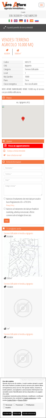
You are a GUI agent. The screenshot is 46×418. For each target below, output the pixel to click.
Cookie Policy (11, 400)
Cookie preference (30, 398)
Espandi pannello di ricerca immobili (20, 27)
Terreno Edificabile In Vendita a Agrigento (18, 233)
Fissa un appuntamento (18, 145)
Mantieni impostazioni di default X (32, 380)
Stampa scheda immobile (16, 150)
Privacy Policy (10, 205)
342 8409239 (30, 16)
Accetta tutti (7, 413)
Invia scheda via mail (14, 155)
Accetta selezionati (29, 413)
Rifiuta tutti (16, 413)
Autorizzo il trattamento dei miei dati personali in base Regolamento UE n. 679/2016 (23, 201)
